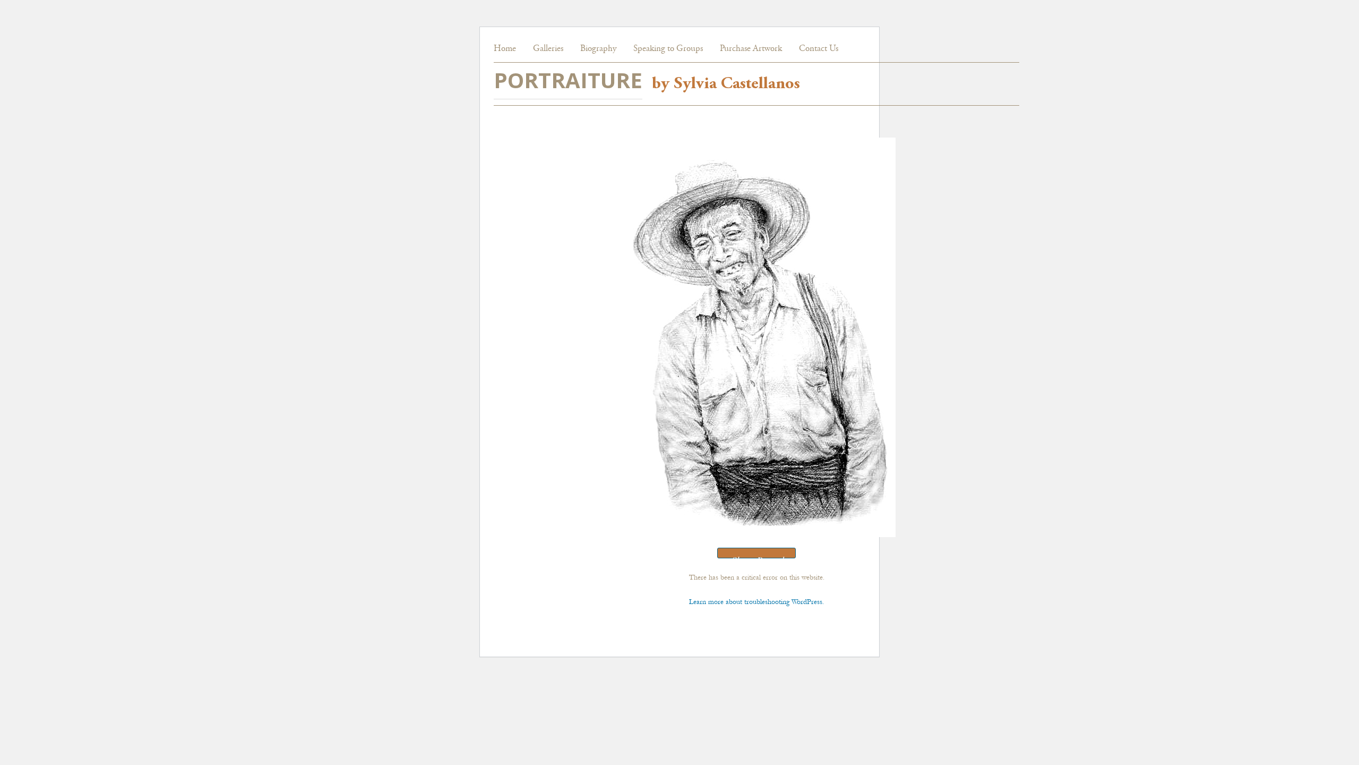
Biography (598, 49)
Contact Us (818, 49)
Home (505, 49)
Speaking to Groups (668, 49)
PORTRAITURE (568, 80)
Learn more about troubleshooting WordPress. (756, 601)
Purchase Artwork (751, 49)
